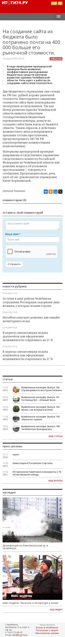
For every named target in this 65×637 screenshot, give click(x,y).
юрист (16, 454)
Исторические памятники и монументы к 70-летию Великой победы (37, 473)
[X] (60, 192)
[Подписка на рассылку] (60, 3)
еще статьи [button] (55, 435)
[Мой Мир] (55, 192)
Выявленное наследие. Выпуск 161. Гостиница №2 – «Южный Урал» (40, 398)
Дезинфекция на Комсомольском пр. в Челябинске (25, 547)
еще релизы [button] (55, 480)
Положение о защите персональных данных (47, 631)
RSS (54, 3)
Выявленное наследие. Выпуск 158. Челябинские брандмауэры (40, 428)
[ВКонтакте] (46, 192)
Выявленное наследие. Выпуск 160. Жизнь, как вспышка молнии (40, 408)
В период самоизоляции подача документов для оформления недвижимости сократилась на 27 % (28, 336)
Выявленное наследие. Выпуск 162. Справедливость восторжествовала (41, 389)
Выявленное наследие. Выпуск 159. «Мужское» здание (40, 418)
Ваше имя (12, 234)
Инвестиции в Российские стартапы (33, 463)
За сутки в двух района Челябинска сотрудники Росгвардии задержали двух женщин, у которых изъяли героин (31, 302)
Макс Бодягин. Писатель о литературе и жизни (30, 603)
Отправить (14, 264)
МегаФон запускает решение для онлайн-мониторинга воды (32, 319)
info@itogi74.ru (19, 635)
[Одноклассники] (51, 192)
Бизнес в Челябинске (47, 627)
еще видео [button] (56, 609)
